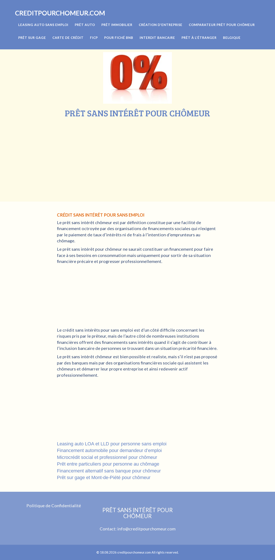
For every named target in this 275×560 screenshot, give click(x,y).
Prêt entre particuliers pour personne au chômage (108, 464)
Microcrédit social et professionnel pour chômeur (107, 457)
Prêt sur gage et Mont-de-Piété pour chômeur (103, 477)
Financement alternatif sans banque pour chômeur (109, 470)
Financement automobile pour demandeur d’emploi (109, 450)
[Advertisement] (137, 150)
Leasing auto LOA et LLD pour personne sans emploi (112, 443)
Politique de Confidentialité (53, 505)
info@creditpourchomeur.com (146, 528)
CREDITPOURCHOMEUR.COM (60, 13)
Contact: (108, 528)
